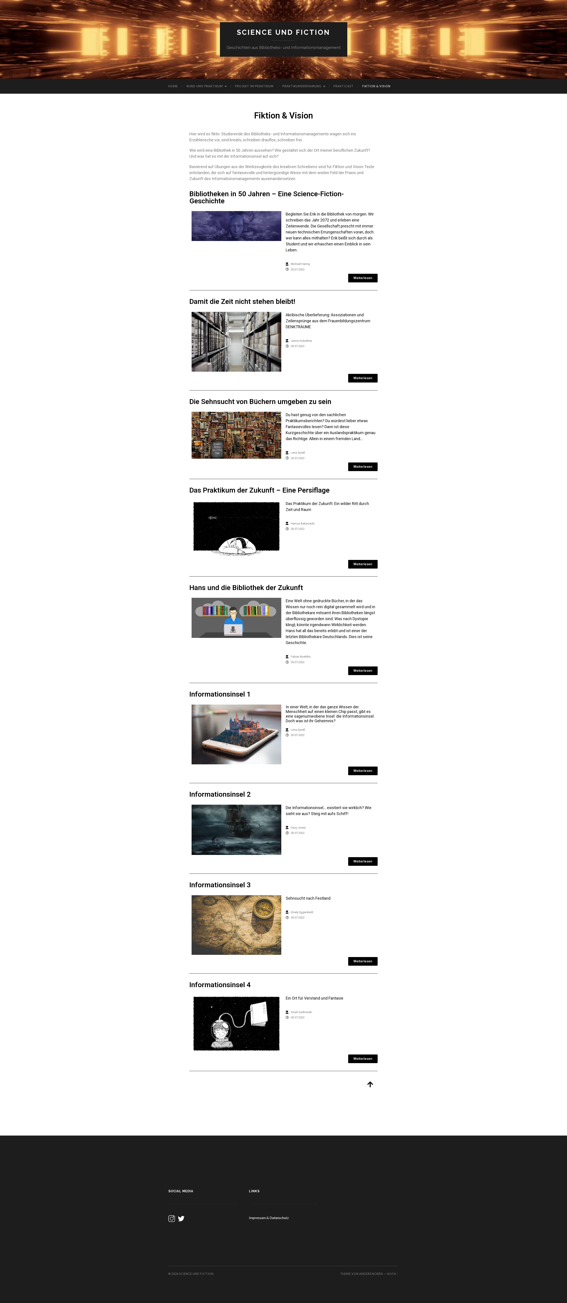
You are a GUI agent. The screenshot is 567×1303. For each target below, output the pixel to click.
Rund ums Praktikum (205, 86)
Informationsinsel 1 (220, 694)
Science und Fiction (283, 32)
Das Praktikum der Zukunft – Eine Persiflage (259, 490)
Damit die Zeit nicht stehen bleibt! (242, 301)
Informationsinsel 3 (220, 885)
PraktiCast (343, 86)
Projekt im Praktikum (254, 86)
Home (173, 86)
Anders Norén (371, 1274)
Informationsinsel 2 (220, 794)
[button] (363, 278)
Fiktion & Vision (376, 86)
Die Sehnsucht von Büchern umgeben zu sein (260, 402)
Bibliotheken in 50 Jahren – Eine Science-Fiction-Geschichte (266, 197)
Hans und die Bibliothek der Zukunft (246, 588)
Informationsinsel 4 (220, 985)
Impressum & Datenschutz (269, 1218)
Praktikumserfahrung (301, 86)
